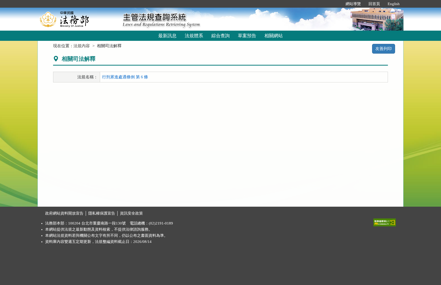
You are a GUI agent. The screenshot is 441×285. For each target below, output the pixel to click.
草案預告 (247, 35)
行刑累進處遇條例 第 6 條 (125, 77)
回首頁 (374, 4)
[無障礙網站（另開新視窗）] (384, 221)
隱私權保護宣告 (101, 213)
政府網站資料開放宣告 (64, 213)
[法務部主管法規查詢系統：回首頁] (78, 19)
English (394, 4)
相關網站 (273, 35)
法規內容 (82, 46)
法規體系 (194, 35)
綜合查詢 (220, 35)
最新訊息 (167, 35)
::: (336, 4)
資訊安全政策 (131, 213)
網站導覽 (353, 4)
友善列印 (383, 48)
